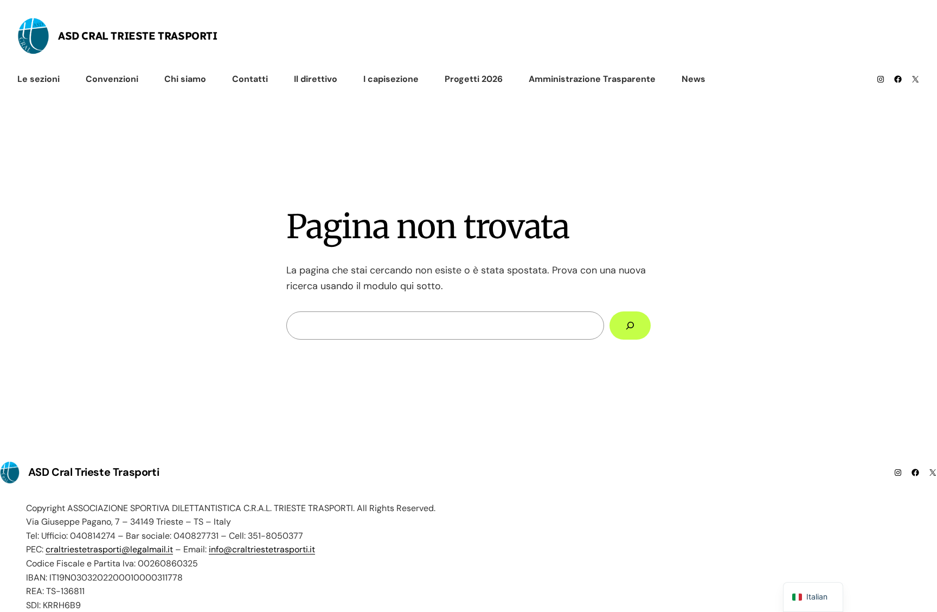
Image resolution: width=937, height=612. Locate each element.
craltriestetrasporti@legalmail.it (109, 549)
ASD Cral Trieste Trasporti (137, 35)
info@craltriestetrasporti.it (262, 549)
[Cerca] (630, 325)
